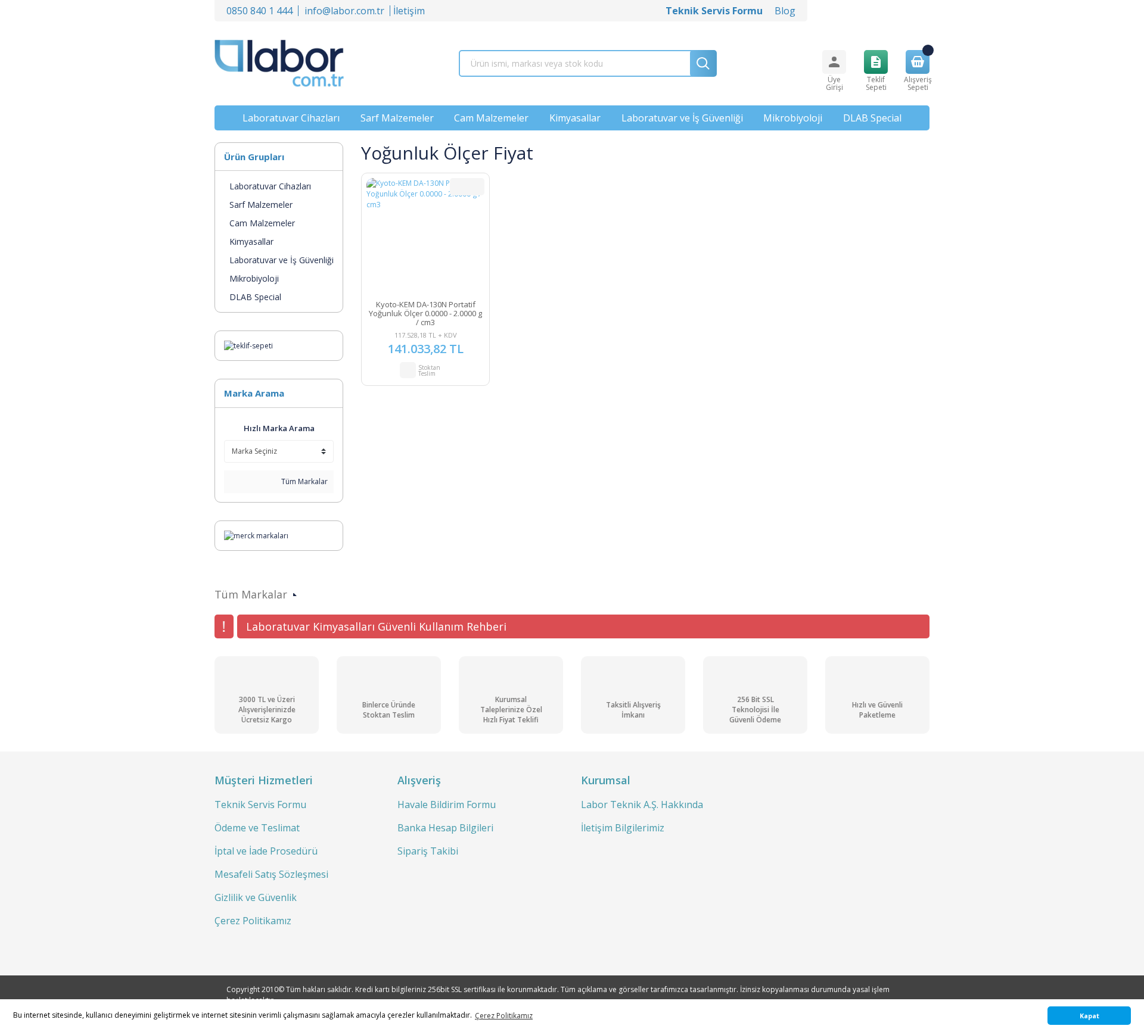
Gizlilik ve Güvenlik (255, 897)
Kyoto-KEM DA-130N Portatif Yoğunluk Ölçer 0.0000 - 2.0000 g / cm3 (425, 313)
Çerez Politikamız (252, 920)
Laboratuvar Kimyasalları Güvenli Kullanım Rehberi (376, 626)
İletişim (409, 10)
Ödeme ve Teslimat (257, 827)
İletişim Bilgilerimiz (622, 827)
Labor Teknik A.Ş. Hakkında (642, 804)
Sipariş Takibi (427, 851)
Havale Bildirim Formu (446, 804)
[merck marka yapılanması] (256, 535)
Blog (785, 10)
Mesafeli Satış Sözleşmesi (271, 874)
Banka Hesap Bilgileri (445, 827)
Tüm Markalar (303, 481)
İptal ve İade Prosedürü (266, 851)
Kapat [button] (1089, 1015)
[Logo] (279, 63)
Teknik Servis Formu (260, 804)
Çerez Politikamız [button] (504, 1016)
